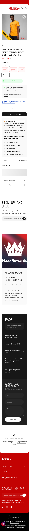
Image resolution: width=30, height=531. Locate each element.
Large (21, 69)
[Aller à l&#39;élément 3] (16, 42)
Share (5, 160)
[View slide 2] (13, 448)
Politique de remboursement (8, 525)
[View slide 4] (17, 448)
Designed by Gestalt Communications (17, 522)
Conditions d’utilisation (9, 527)
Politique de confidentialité (20, 525)
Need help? (24, 160)
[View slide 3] (15, 448)
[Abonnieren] (24, 218)
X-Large (5, 75)
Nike (3, 46)
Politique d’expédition (19, 527)
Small (4, 69)
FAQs (16, 325)
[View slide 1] (11, 448)
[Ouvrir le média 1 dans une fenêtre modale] (24, 17)
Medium (13, 69)
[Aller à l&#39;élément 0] (12, 42)
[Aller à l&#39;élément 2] (14, 42)
